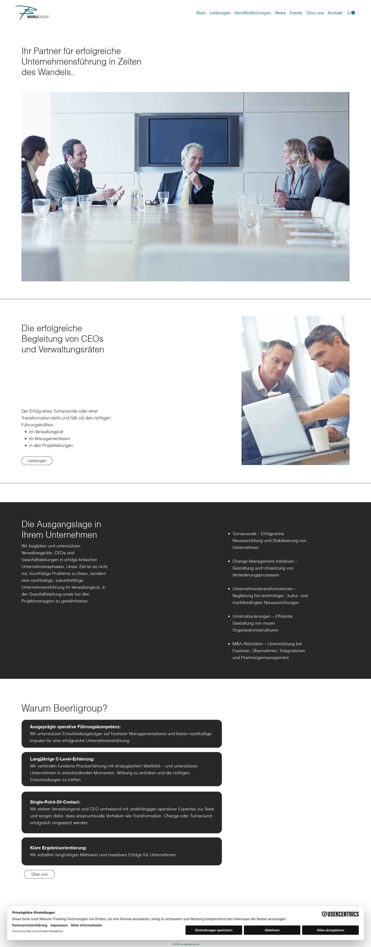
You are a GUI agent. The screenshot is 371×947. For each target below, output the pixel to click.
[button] (351, 13)
